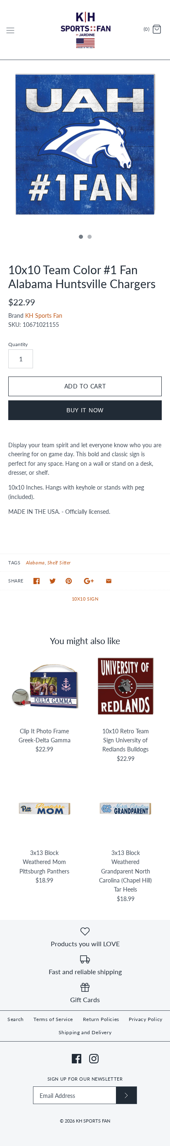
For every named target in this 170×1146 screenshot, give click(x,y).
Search (15, 1019)
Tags (14, 562)
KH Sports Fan (43, 315)
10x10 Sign (85, 598)
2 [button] (89, 237)
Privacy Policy (145, 1019)
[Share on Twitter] (53, 581)
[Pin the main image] (69, 581)
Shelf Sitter (59, 562)
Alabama (35, 562)
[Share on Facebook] (36, 581)
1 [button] (80, 237)
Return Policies (101, 1019)
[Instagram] (94, 1058)
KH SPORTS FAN (93, 1120)
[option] (85, 144)
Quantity (18, 344)
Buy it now (85, 410)
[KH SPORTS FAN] (85, 29)
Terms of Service (53, 1019)
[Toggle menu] (10, 29)
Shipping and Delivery (85, 1032)
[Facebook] (76, 1058)
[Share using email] (109, 581)
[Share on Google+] (89, 581)
